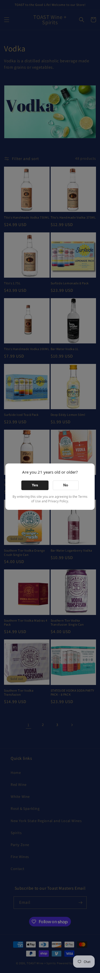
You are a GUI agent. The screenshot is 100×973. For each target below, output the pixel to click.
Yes (35, 485)
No (65, 485)
